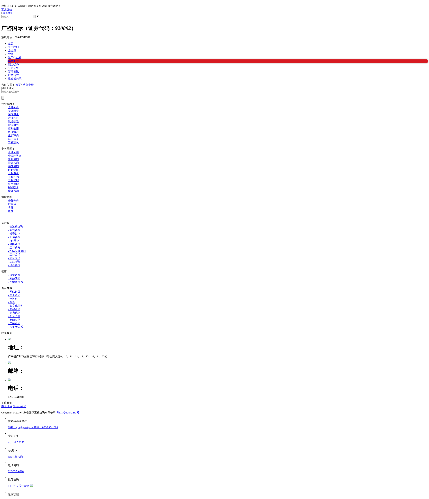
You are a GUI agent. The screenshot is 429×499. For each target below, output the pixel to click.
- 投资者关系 (15, 326)
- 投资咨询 (14, 233)
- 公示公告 (14, 316)
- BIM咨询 (14, 261)
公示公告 (13, 68)
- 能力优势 (14, 312)
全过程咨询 (14, 155)
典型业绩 (13, 61)
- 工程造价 (14, 247)
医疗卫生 (13, 114)
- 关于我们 (14, 295)
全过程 (12, 50)
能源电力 (13, 125)
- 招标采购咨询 (17, 251)
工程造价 (13, 173)
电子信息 (13, 139)
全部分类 (13, 107)
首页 (10, 43)
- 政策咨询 (14, 275)
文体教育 (13, 110)
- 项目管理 (14, 258)
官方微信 (6, 9)
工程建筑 (13, 142)
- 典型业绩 (14, 309)
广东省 (12, 204)
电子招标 (6, 406)
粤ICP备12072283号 (67, 412)
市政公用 (13, 128)
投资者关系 (14, 78)
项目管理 (13, 183)
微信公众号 (19, 406)
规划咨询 (13, 159)
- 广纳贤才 (14, 323)
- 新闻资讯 (14, 319)
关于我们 (13, 47)
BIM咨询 (13, 187)
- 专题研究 (14, 278)
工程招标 (13, 176)
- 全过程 (13, 298)
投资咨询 (13, 162)
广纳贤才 (13, 75)
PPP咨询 (13, 169)
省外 (10, 207)
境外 (10, 211)
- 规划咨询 (14, 230)
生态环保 (13, 135)
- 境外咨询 (14, 265)
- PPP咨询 (13, 240)
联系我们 (8, 13)
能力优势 (13, 64)
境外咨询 (13, 190)
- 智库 (11, 302)
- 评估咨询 (14, 237)
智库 (10, 54)
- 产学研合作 (15, 282)
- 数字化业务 (15, 305)
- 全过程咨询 (15, 226)
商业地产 (13, 132)
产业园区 (13, 118)
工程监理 (13, 180)
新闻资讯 (13, 71)
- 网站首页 (14, 291)
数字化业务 (14, 57)
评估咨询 (13, 166)
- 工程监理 (14, 254)
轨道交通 (13, 121)
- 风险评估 (14, 244)
